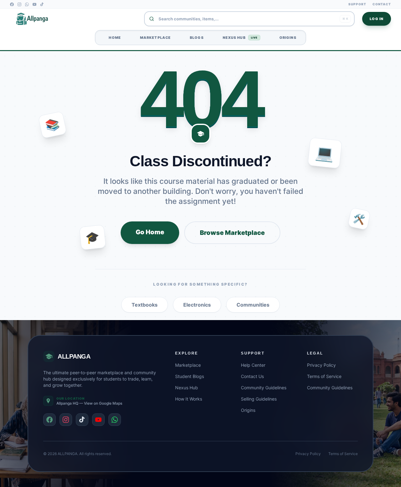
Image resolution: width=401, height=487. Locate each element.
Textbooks (145, 305)
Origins (285, 37)
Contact (381, 4)
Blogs (195, 37)
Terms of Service (324, 376)
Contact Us (252, 376)
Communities (253, 305)
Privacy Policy (321, 365)
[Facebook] (12, 4)
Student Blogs (189, 376)
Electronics (197, 305)
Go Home (150, 232)
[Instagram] (19, 4)
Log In (376, 19)
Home (113, 37)
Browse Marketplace (232, 232)
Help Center (253, 365)
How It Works (188, 399)
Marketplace (153, 37)
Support (357, 4)
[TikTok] (42, 4)
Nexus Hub (238, 37)
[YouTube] (34, 4)
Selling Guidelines (259, 399)
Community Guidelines (263, 387)
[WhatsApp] (27, 4)
